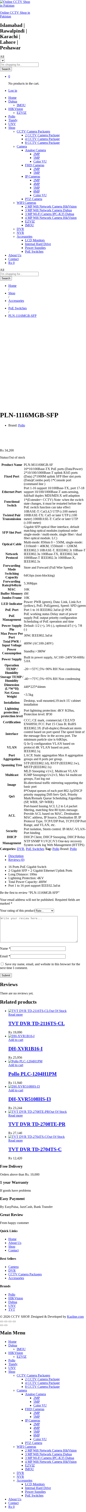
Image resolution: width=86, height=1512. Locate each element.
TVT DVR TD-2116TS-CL (36, 1023)
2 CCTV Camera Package (42, 135)
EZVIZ (22, 112)
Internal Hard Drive (38, 244)
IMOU (21, 105)
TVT (11, 1309)
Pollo (11, 116)
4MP (36, 184)
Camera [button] (22, 146)
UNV (12, 124)
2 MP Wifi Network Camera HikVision (51, 206)
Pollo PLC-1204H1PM (32, 1074)
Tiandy (13, 120)
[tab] (47, 856)
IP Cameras (32, 1420)
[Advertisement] (43, 364)
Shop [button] (11, 127)
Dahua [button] (12, 101)
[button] (15, 1040)
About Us (14, 255)
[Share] (6, 1321)
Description (16, 856)
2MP (36, 154)
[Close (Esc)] (1, 1321)
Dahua (12, 1302)
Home (12, 97)
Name (5, 948)
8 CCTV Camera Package (42, 142)
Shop (11, 1246)
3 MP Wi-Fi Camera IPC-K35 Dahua (49, 214)
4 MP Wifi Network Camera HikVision (51, 217)
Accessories (16, 1278)
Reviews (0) (16, 859)
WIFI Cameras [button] (26, 202)
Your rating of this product (17, 910)
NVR (20, 232)
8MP (36, 191)
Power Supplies (35, 247)
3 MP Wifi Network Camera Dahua (48, 210)
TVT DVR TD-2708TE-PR (36, 1124)
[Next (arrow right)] (6, 1325)
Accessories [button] (24, 236)
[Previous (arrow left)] (1, 1325)
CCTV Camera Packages (25, 1274)
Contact (13, 259)
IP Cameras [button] (32, 176)
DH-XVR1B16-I (25, 1048)
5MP (36, 157)
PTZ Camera (33, 199)
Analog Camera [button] (35, 150)
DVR (20, 229)
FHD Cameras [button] (34, 165)
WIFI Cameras (26, 1446)
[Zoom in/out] (14, 1321)
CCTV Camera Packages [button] (33, 131)
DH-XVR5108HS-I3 (29, 1099)
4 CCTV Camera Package (42, 139)
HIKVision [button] (15, 109)
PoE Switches (34, 251)
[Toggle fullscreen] (10, 1321)
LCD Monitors (35, 240)
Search (6, 69)
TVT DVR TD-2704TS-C (35, 1149)
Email (5, 956)
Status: (4, 457)
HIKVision (15, 1298)
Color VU (40, 161)
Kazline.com (75, 1316)
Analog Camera (35, 1394)
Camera (13, 1267)
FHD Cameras (34, 1409)
